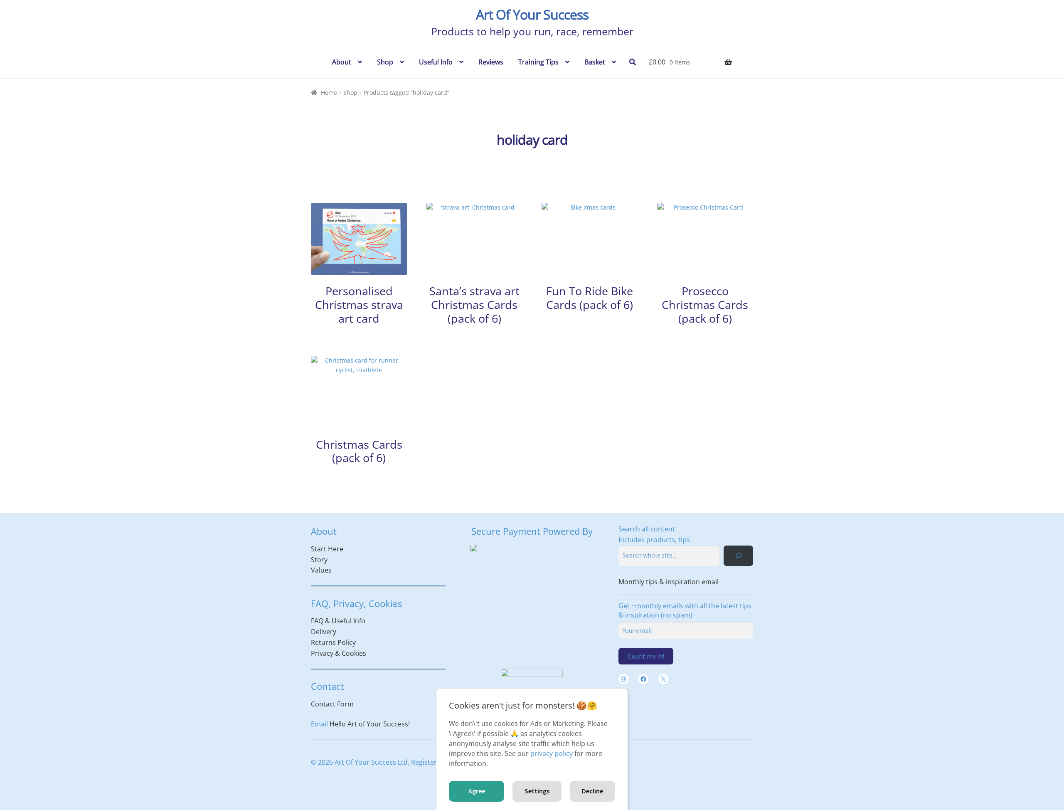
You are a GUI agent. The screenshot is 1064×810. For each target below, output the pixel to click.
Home (329, 92)
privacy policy (551, 753)
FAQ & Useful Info (338, 620)
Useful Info (436, 62)
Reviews (490, 62)
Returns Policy (333, 642)
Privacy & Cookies (338, 653)
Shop (385, 62)
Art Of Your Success (532, 14)
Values (321, 570)
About (341, 62)
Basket (594, 62)
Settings (537, 791)
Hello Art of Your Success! (370, 724)
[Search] (738, 556)
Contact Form (332, 704)
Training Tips (538, 62)
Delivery (323, 631)
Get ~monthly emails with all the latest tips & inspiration (684, 610)
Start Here (327, 548)
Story (319, 559)
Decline (592, 791)
